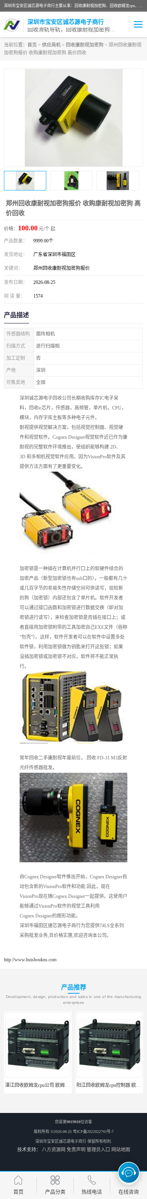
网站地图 (120, 1149)
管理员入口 (98, 1149)
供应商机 (51, 45)
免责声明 (76, 1149)
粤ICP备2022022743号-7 (93, 1131)
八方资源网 (53, 1149)
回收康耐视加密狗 (84, 45)
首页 (32, 45)
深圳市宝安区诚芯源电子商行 (60, 1141)
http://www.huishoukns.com (30, 959)
